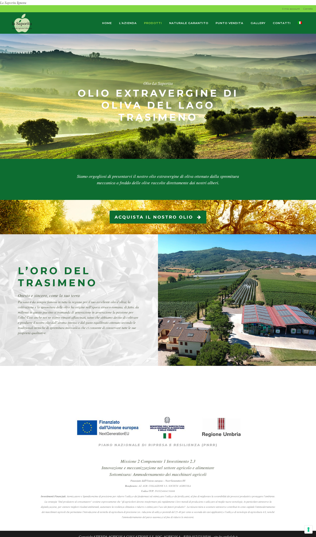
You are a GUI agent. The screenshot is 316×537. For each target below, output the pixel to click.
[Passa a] (300, 23)
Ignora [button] (21, 2)
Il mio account (291, 8)
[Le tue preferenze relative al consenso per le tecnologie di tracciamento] (308, 529)
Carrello (308, 8)
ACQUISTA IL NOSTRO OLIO (154, 217)
